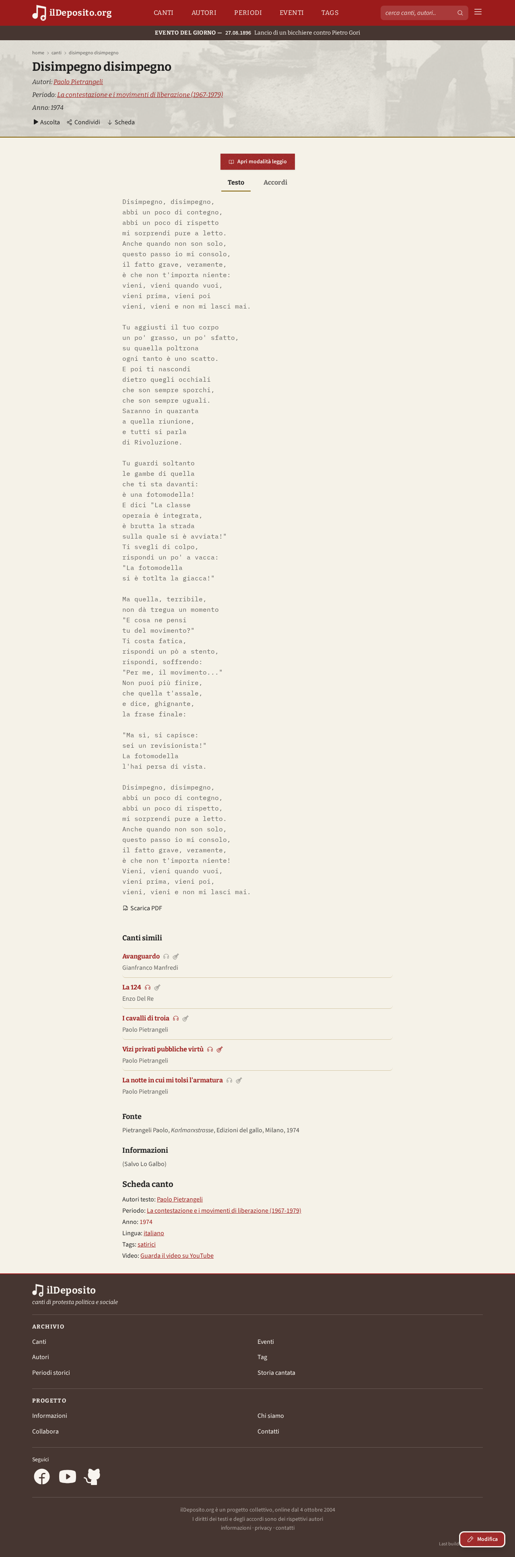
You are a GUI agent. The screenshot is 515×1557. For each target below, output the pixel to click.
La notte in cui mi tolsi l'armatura (172, 1080)
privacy (263, 1528)
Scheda (125, 122)
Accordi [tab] (275, 182)
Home (38, 53)
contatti (285, 1528)
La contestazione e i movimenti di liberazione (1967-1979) (140, 95)
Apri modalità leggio (262, 162)
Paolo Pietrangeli (78, 82)
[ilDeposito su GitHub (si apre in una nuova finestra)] (93, 1478)
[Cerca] (460, 13)
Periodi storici (51, 1372)
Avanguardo (141, 956)
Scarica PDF (146, 908)
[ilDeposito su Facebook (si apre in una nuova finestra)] (42, 1478)
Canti (164, 12)
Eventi (292, 12)
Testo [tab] (236, 182)
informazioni (236, 1528)
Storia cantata (276, 1372)
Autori (204, 12)
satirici (147, 1244)
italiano (154, 1233)
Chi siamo (271, 1415)
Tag (262, 1357)
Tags (330, 12)
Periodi (248, 12)
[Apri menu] (478, 13)
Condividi (87, 122)
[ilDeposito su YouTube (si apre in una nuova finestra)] (67, 1478)
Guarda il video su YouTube (177, 1255)
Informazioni (49, 1415)
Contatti (268, 1431)
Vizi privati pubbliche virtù (163, 1049)
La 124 (131, 987)
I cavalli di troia (145, 1018)
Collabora (45, 1431)
